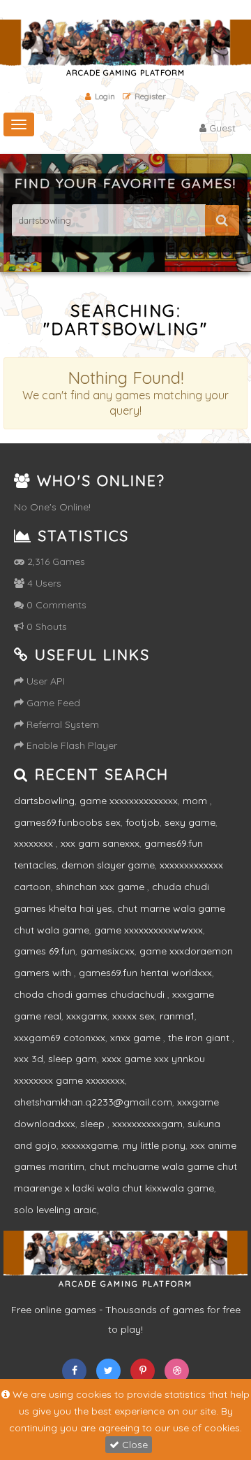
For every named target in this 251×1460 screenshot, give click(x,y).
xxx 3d (28, 1058)
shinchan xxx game (101, 886)
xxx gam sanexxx (100, 843)
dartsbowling (44, 800)
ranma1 (177, 1016)
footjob (143, 822)
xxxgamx (86, 1016)
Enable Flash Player (70, 745)
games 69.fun (44, 951)
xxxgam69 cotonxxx (59, 1037)
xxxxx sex (133, 1016)
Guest (221, 128)
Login (105, 96)
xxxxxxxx (35, 843)
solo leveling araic (55, 1209)
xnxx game (136, 1037)
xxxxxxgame (89, 1145)
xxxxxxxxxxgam (147, 1123)
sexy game (190, 822)
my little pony (154, 1145)
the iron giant (200, 1037)
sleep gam (72, 1058)
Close (133, 1444)
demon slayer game (108, 865)
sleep (93, 1123)
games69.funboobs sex (67, 822)
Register (150, 96)
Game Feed (52, 702)
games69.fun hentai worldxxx (145, 972)
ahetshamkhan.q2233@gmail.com (93, 1102)
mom (196, 800)
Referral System (61, 724)
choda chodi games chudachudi (90, 994)
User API (44, 681)
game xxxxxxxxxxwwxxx (148, 930)
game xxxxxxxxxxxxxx (128, 800)
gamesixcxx (107, 951)
